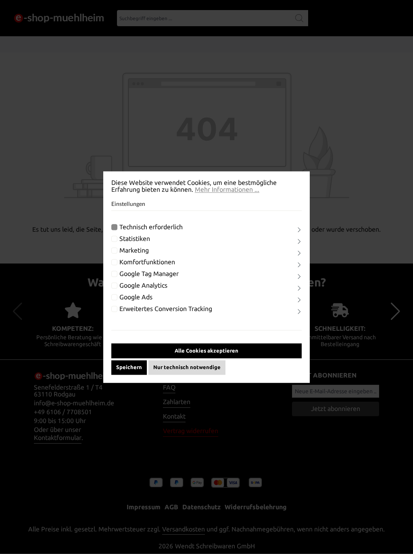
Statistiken (134, 239)
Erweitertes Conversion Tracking (165, 309)
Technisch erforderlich (151, 227)
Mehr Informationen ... (227, 189)
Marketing (134, 250)
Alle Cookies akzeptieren (206, 350)
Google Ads (135, 297)
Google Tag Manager (149, 274)
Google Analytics (143, 285)
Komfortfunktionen (147, 262)
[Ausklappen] (299, 230)
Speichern (129, 367)
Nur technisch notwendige (187, 367)
